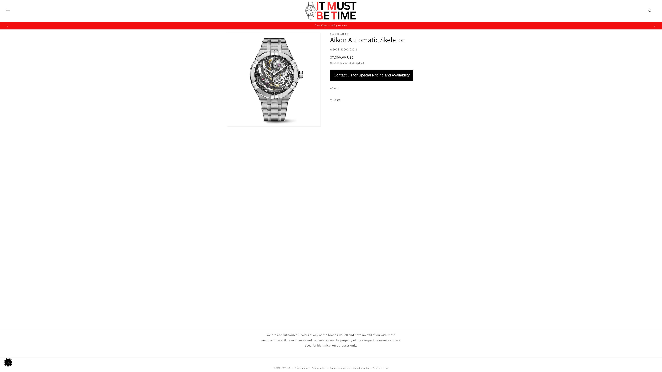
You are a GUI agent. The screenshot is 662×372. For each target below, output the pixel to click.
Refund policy (319, 368)
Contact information (339, 368)
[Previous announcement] (7, 25)
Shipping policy (361, 368)
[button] (8, 10)
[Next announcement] (655, 25)
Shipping (334, 62)
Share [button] (337, 99)
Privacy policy (301, 368)
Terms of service (380, 368)
